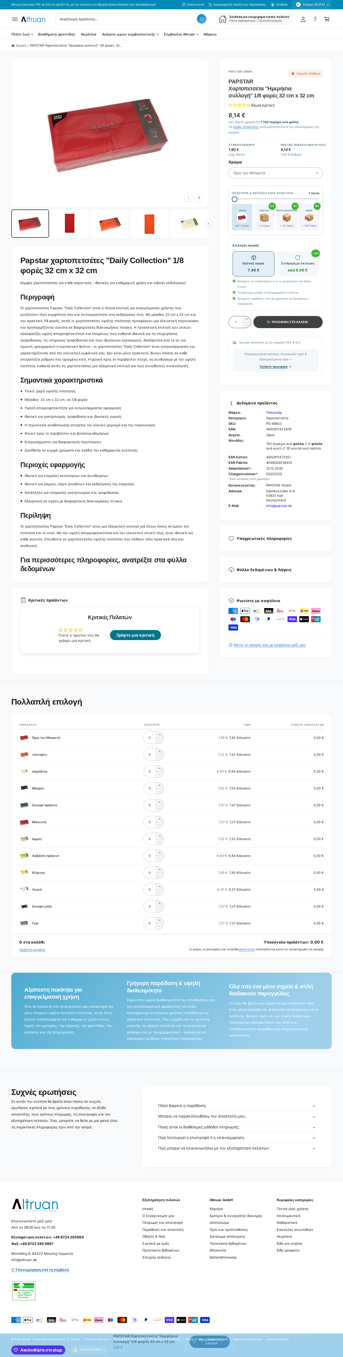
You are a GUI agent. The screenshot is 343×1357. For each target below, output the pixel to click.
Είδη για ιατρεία (289, 1243)
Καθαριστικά (287, 1223)
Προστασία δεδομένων (160, 1250)
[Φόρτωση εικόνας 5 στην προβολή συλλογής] (189, 224)
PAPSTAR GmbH (240, 71)
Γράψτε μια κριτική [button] (135, 635)
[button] (15, 19)
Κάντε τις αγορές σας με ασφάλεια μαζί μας (269, 645)
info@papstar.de (279, 506)
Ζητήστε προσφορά (274, 366)
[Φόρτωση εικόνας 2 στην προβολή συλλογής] (70, 224)
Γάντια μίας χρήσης (293, 1209)
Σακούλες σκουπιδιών (295, 1230)
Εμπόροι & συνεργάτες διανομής (236, 1216)
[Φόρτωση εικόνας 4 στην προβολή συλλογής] (149, 224)
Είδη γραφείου (288, 1250)
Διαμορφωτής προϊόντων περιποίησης (239, 4)
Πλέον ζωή (20, 34)
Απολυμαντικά (289, 1216)
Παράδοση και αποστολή (162, 1230)
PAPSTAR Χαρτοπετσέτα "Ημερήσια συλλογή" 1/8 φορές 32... (76, 45)
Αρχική (21, 45)
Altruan (26, 1339)
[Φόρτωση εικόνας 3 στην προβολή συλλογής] (110, 224)
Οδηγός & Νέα (153, 1236)
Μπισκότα (218, 1250)
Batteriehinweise (223, 1257)
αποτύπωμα (219, 1223)
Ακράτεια (284, 1236)
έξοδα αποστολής (245, 127)
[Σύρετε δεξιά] (199, 198)
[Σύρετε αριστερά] (189, 198)
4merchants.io (57, 1339)
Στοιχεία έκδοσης (156, 1257)
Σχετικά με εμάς (155, 1243)
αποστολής (246, 949)
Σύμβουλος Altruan (179, 34)
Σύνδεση (282, 4)
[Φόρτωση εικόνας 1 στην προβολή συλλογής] (30, 224)
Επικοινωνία (195, 4)
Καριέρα (216, 1209)
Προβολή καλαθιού (32, 950)
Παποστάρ (274, 412)
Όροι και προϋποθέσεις (229, 1230)
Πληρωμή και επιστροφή (162, 1223)
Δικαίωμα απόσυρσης (227, 1236)
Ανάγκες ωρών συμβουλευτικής (128, 34)
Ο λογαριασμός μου (158, 1216)
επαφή (147, 1209)
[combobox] (131, 19)
